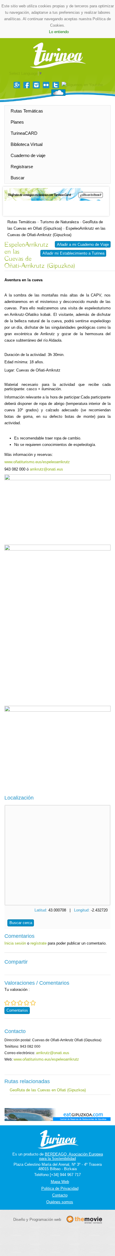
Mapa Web (60, 1182)
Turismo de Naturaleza (59, 222)
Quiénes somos (59, 1202)
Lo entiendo (59, 32)
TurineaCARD (24, 133)
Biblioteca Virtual (26, 144)
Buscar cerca (20, 923)
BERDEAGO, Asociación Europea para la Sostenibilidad (71, 1156)
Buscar (17, 177)
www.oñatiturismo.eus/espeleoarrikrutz (37, 462)
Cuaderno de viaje (28, 155)
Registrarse (22, 166)
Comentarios (17, 1010)
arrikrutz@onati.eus (46, 469)
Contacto (60, 1195)
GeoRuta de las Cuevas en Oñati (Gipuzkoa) (48, 1090)
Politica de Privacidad (59, 1188)
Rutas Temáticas (27, 110)
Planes (17, 122)
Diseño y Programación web (37, 1219)
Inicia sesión (15, 943)
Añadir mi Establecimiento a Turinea (73, 253)
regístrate (38, 943)
